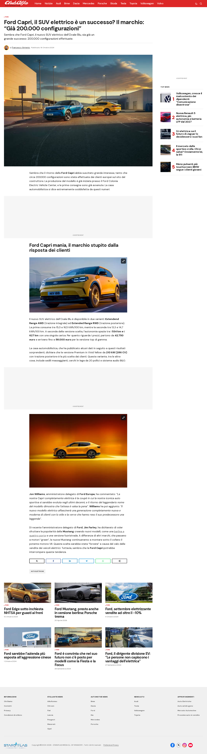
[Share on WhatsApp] (103, 561)
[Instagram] (185, 745)
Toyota (137, 715)
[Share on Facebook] (53, 561)
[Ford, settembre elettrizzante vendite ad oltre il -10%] (129, 593)
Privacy (7, 710)
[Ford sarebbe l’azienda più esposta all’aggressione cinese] (27, 637)
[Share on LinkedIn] (69, 561)
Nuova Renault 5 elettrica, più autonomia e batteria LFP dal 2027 (189, 117)
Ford (7, 17)
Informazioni (10, 697)
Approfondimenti (186, 697)
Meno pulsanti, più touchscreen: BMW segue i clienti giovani (188, 166)
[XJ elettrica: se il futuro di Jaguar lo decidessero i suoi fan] (165, 134)
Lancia (50, 715)
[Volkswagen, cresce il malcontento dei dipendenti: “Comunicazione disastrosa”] (165, 97)
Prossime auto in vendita (188, 715)
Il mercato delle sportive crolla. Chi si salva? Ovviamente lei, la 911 (189, 150)
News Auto (139, 697)
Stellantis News (55, 697)
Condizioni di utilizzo (13, 715)
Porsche (94, 724)
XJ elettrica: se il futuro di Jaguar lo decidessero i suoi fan (189, 133)
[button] (196, 3)
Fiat (49, 710)
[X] (179, 745)
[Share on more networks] (119, 561)
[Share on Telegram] (86, 561)
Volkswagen (139, 710)
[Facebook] (173, 745)
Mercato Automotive (187, 710)
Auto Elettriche (37, 571)
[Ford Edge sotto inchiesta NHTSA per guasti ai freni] (27, 593)
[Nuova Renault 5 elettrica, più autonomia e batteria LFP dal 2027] (165, 117)
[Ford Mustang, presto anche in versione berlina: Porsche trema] (78, 593)
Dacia (93, 706)
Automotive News (99, 697)
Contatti (8, 706)
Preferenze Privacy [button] (111, 745)
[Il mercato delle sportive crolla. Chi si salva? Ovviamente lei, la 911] (165, 150)
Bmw (93, 701)
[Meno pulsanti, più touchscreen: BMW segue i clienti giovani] (165, 167)
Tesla (136, 706)
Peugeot (51, 720)
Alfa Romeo (52, 701)
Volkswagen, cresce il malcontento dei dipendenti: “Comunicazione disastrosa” (189, 99)
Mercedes (95, 720)
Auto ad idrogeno (185, 706)
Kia (92, 715)
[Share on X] (36, 561)
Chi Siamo (8, 701)
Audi (136, 701)
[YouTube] (190, 745)
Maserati (51, 724)
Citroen (50, 706)
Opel (49, 729)
